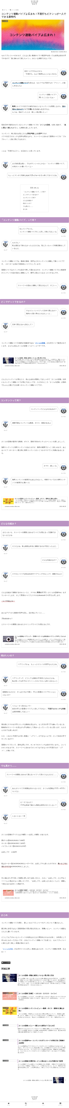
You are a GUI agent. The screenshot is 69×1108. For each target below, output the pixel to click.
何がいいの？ (27, 203)
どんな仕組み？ (28, 200)
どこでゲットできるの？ (31, 194)
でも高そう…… (28, 206)
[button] (63, 526)
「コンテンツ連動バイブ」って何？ (34, 192)
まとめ (25, 209)
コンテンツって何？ (29, 197)
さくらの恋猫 (8, 949)
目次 (31, 188)
